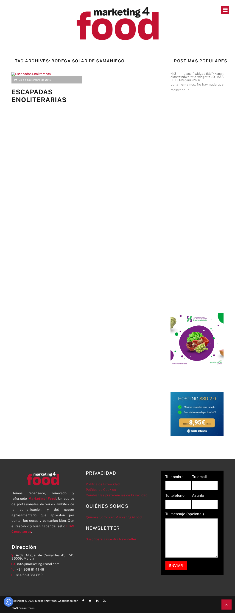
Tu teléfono (175, 495)
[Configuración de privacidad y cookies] (8, 602)
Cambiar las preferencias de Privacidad (117, 495)
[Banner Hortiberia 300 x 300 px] (197, 339)
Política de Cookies (101, 489)
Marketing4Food (42, 498)
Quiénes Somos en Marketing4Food (114, 517)
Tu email (199, 477)
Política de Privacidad (103, 484)
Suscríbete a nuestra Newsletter (111, 539)
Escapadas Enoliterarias (39, 95)
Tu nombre (174, 477)
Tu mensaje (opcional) (184, 514)
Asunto (198, 495)
